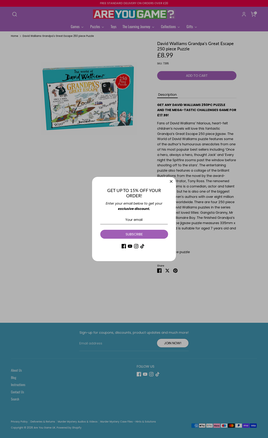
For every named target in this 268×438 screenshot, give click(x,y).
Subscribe (134, 234)
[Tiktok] (142, 246)
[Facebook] (124, 246)
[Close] (171, 182)
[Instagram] (136, 246)
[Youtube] (130, 246)
